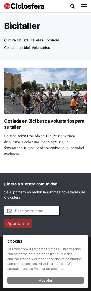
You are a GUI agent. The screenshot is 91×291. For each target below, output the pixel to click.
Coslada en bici (17, 47)
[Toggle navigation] (84, 6)
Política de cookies (48, 269)
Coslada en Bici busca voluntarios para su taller (44, 124)
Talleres (37, 40)
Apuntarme (18, 223)
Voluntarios (41, 47)
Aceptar (45, 280)
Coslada (52, 40)
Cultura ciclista (16, 40)
